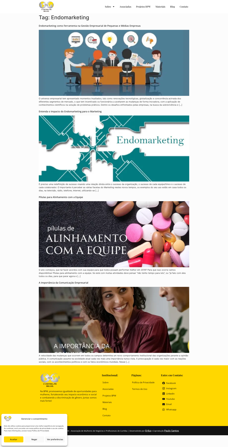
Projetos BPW (143, 6)
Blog (172, 6)
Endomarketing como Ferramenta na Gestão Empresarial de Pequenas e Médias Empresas (90, 25)
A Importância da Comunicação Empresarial (63, 282)
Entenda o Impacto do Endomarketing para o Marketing (70, 111)
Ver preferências (55, 439)
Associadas (125, 6)
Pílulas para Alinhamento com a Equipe (61, 197)
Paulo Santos (171, 430)
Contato (184, 6)
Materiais (160, 6)
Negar (34, 439)
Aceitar (13, 439)
